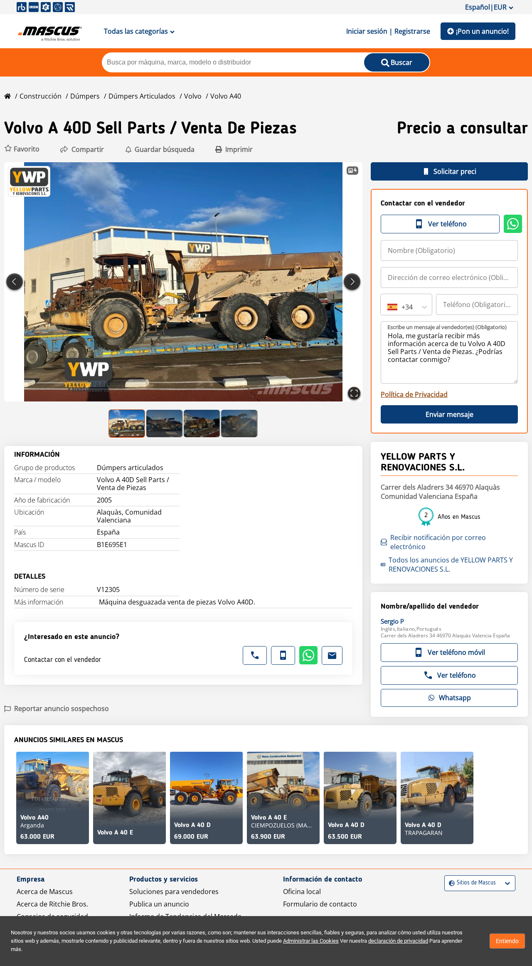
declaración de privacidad (398, 941)
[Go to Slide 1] (127, 423)
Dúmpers (85, 96)
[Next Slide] (352, 281)
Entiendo (507, 941)
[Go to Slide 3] (202, 423)
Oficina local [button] (302, 891)
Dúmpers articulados (141, 96)
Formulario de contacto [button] (320, 904)
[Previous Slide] (14, 281)
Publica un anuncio (159, 904)
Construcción (41, 96)
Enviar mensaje (449, 414)
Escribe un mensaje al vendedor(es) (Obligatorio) (447, 327)
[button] (21, 149)
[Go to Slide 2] (164, 423)
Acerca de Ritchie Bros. (52, 904)
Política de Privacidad (414, 394)
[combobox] (388, 307)
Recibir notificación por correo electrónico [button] (438, 542)
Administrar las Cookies (311, 941)
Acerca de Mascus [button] (45, 891)
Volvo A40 (225, 96)
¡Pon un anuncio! (482, 31)
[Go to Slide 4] (239, 423)
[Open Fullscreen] (354, 393)
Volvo (193, 96)
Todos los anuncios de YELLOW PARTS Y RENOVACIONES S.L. (451, 564)
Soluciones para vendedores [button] (174, 891)
